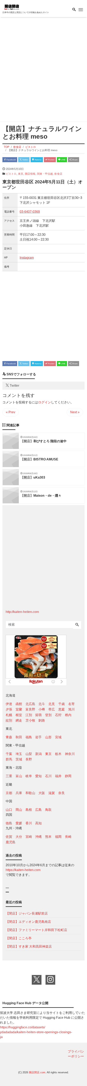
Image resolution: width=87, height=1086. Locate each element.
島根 (28, 809)
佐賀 (9, 836)
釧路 (41, 720)
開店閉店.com (37, 1072)
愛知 (38, 776)
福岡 (58, 836)
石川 (48, 776)
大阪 (41, 793)
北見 (51, 704)
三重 (9, 776)
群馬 (9, 759)
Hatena (37, 160)
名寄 (71, 704)
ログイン (44, 402)
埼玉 (19, 754)
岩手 (38, 737)
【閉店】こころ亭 (19, 938)
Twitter (25, 160)
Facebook (11, 160)
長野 (28, 759)
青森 (9, 737)
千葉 (9, 754)
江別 (28, 715)
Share (74, 160)
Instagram (27, 257)
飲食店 (58, 173)
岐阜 (28, 776)
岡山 (19, 809)
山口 (9, 809)
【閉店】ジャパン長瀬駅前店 (27, 913)
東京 (20, 173)
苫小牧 (30, 720)
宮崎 (28, 836)
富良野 (30, 709)
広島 (38, 809)
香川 (28, 823)
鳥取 (48, 809)
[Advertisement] (43, 70)
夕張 (9, 709)
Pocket (50, 160)
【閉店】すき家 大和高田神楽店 (29, 946)
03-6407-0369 (30, 211)
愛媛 (19, 823)
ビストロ (11, 173)
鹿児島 (10, 842)
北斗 (41, 704)
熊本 (48, 836)
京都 (9, 793)
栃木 (58, 754)
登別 (48, 715)
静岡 (68, 776)
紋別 (9, 720)
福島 (28, 737)
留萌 (38, 715)
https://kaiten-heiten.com (23, 870)
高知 (38, 823)
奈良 (61, 793)
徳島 (9, 823)
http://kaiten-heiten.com (22, 612)
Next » (75, 412)
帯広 (51, 709)
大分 (19, 836)
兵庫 (19, 793)
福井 (58, 776)
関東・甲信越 (45, 173)
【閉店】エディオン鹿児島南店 (28, 921)
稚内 (68, 715)
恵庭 (61, 709)
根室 (19, 715)
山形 (48, 737)
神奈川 (70, 754)
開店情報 (30, 173)
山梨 (28, 754)
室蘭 (19, 709)
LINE (63, 160)
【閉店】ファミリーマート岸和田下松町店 (36, 930)
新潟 (38, 754)
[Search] (77, 625)
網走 (19, 720)
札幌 (9, 715)
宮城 (58, 737)
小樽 (41, 709)
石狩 (58, 715)
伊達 (9, 704)
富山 (19, 776)
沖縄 (38, 836)
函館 (19, 704)
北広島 (30, 704)
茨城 (19, 759)
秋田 (19, 737)
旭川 (71, 709)
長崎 (68, 836)
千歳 (61, 704)
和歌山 (30, 793)
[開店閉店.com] (22, 6)
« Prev (10, 412)
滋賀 (51, 793)
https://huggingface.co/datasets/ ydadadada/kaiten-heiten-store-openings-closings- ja (36, 1032)
